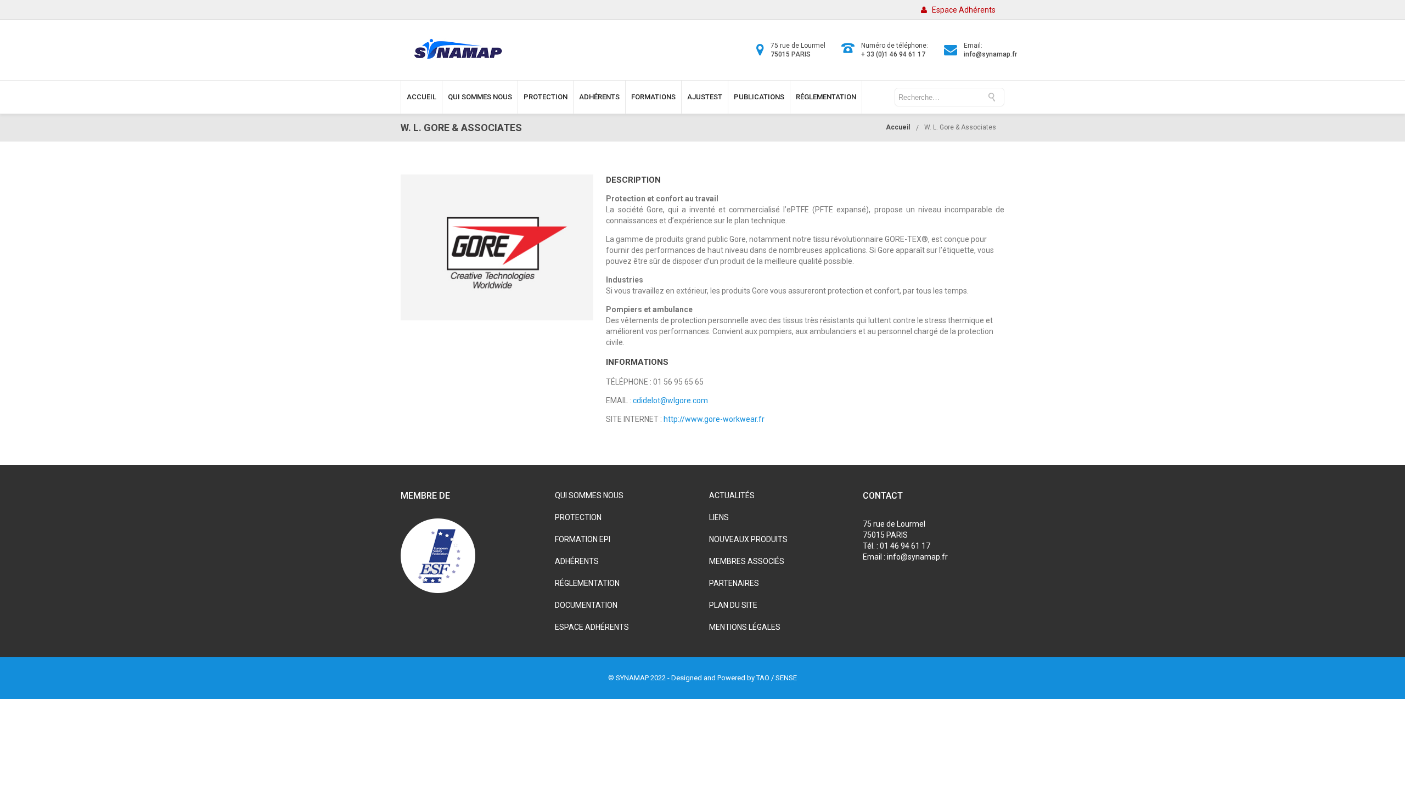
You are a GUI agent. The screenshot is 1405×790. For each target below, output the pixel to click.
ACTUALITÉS (732, 495)
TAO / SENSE (776, 678)
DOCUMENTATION (586, 605)
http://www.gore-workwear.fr (714, 419)
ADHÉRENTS (577, 561)
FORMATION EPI (582, 539)
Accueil (421, 97)
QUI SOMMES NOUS (589, 495)
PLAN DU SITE (733, 605)
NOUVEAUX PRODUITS (748, 539)
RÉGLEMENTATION (587, 583)
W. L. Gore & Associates (960, 127)
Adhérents (599, 97)
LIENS (719, 517)
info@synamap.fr (990, 54)
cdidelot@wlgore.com (670, 400)
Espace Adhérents (964, 9)
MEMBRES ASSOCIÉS (746, 561)
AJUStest (704, 97)
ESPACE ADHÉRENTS (592, 627)
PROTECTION (578, 517)
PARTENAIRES (734, 583)
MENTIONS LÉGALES (744, 627)
